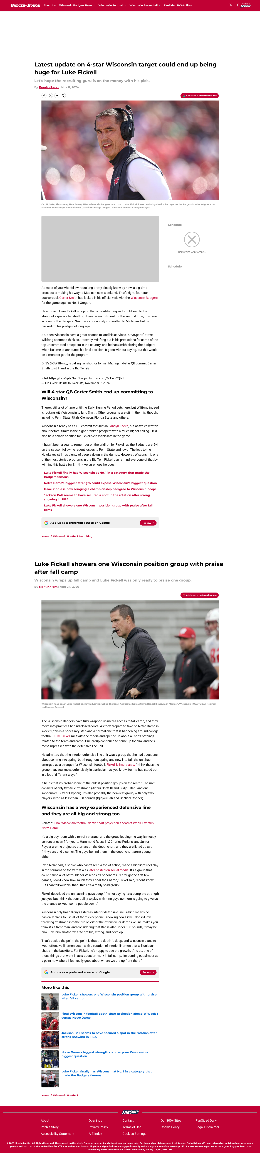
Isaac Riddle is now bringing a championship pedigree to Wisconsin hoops (100, 489)
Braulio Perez (49, 87)
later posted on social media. (108, 870)
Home (45, 536)
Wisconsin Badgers (144, 298)
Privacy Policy (98, 1127)
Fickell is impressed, (121, 764)
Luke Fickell (62, 736)
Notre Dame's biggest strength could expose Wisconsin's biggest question (100, 483)
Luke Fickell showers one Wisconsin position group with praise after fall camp (98, 507)
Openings (95, 1120)
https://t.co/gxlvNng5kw (66, 378)
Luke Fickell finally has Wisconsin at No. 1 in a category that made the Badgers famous (97, 475)
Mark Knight (48, 586)
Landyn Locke (118, 426)
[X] (230, 5)
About (45, 1120)
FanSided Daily (206, 1120)
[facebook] (238, 5)
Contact (128, 1120)
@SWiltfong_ (59, 363)
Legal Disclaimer (207, 1127)
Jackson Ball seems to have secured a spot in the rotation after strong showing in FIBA (97, 497)
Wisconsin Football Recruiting (72, 536)
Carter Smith (68, 298)
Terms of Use (131, 1127)
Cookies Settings (134, 1134)
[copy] (63, 95)
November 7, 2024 (97, 383)
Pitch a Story (50, 1127)
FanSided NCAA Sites (178, 5)
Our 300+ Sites (171, 1120)
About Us (49, 5)
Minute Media (22, 1143)
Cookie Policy (170, 1127)
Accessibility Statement (57, 1134)
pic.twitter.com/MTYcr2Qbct (104, 378)
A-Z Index (95, 1134)
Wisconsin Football (65, 1095)
